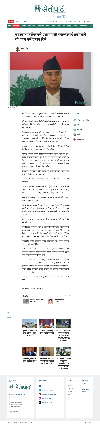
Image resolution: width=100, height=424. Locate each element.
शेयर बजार (70, 389)
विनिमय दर (70, 386)
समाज (53, 26)
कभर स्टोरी (16, 26)
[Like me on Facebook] (18, 51)
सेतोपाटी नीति (71, 397)
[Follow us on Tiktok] (56, 21)
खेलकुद (69, 26)
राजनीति (24, 26)
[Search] (91, 26)
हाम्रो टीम (84, 392)
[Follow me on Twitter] (20, 50)
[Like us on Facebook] (48, 21)
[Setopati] (20, 387)
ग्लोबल (75, 26)
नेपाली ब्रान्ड (41, 26)
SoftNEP (90, 422)
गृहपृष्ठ (69, 383)
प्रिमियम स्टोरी (83, 26)
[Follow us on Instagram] (53, 21)
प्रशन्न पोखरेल (24, 48)
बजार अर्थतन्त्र (31, 26)
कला (59, 26)
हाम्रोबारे (70, 394)
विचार (47, 26)
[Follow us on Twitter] (51, 21)
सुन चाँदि (70, 391)
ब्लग (64, 26)
